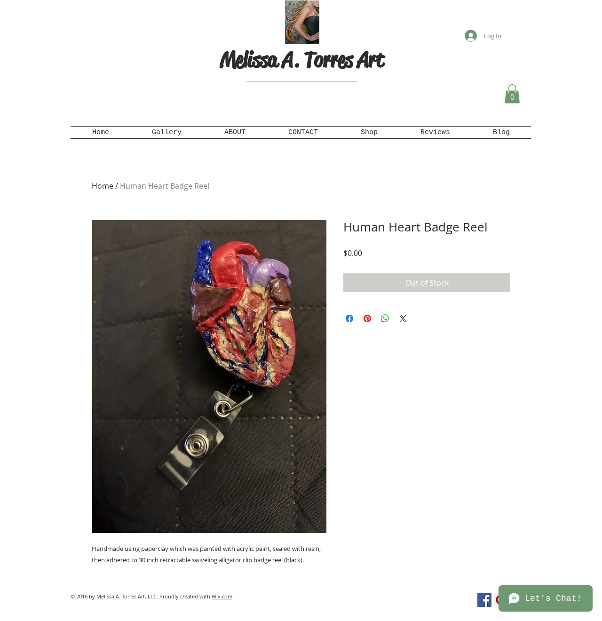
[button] (512, 94)
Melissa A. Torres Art (302, 59)
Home (102, 186)
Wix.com (222, 596)
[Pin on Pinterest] (367, 318)
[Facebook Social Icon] (484, 600)
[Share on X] (403, 318)
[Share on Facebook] (349, 318)
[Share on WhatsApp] (385, 318)
